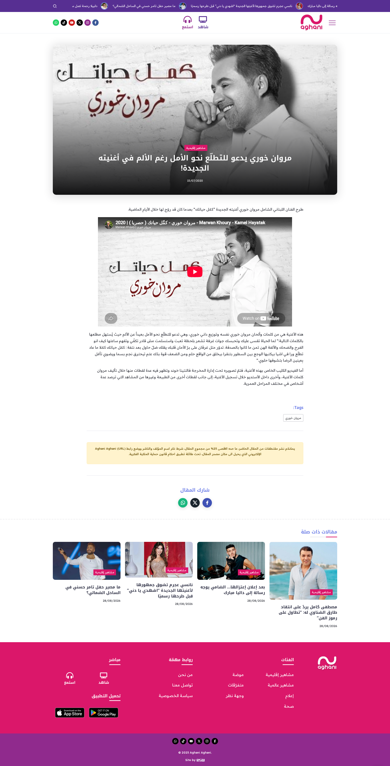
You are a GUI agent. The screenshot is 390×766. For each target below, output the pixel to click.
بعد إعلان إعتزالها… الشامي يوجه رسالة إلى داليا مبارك (315, 6)
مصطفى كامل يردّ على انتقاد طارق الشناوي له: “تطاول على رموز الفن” (308, 612)
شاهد (203, 27)
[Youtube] (72, 22)
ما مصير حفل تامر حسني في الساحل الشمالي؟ (117, 6)
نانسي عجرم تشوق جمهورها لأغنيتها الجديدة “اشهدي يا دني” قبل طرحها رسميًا (215, 6)
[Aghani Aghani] (311, 22)
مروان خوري (293, 418)
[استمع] (187, 19)
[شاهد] (203, 19)
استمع (187, 27)
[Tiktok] (64, 22)
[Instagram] (87, 22)
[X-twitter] (80, 22)
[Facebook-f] (95, 22)
